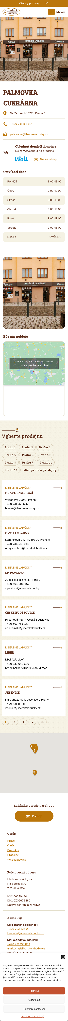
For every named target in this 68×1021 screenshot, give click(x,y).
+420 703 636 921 (18, 929)
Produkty (13, 850)
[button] (63, 957)
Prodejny (12, 854)
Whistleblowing (16, 859)
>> (42, 721)
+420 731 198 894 (18, 944)
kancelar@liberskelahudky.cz (25, 933)
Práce (11, 840)
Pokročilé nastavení (34, 1008)
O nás (11, 845)
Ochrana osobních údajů (32, 1016)
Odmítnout (34, 999)
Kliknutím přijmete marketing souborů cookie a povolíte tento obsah (34, 363)
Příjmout (34, 990)
